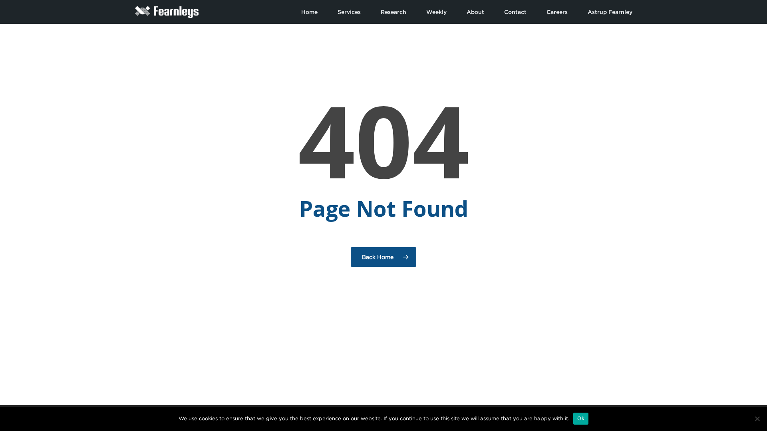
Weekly (436, 12)
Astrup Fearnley (610, 12)
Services (349, 12)
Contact (515, 12)
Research (393, 12)
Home (309, 12)
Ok (580, 418)
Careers (557, 12)
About (475, 12)
